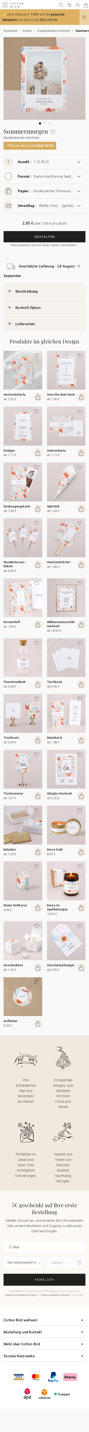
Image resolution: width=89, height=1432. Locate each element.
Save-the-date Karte (61, 394)
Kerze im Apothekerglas (57, 907)
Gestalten (44, 237)
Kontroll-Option (28, 308)
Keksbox (10, 849)
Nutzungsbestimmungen (56, 1295)
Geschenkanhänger (61, 965)
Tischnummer (13, 793)
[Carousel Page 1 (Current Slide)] (40, 123)
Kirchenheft (12, 622)
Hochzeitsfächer (59, 562)
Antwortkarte (56, 450)
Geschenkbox (13, 965)
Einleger (9, 450)
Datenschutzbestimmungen (20, 1295)
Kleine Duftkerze (15, 905)
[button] (84, 17)
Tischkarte (54, 682)
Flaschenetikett (15, 682)
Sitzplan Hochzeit (59, 793)
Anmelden (44, 1279)
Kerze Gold (55, 849)
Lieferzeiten (25, 324)
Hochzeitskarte (14, 394)
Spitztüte (53, 506)
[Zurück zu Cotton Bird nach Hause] (17, 7)
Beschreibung (26, 291)
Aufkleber (11, 1021)
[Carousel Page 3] (49, 123)
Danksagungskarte (17, 506)
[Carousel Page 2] (44, 123)
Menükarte (54, 737)
